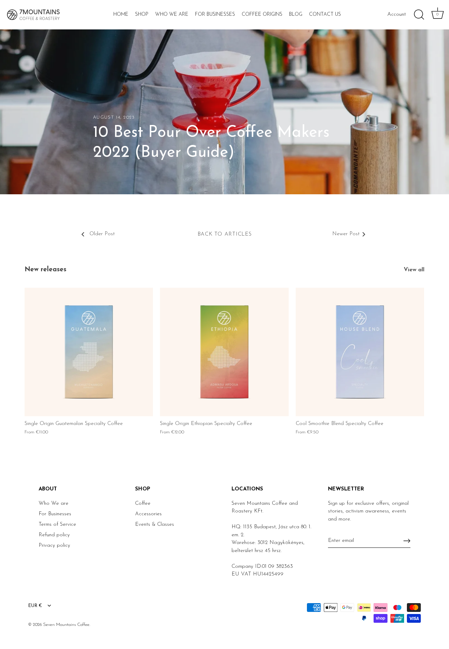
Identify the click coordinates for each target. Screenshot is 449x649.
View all (414, 270)
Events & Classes (154, 524)
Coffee (142, 503)
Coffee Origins (262, 14)
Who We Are (171, 14)
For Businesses (215, 14)
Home (120, 14)
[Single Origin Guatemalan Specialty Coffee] (89, 352)
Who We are (53, 503)
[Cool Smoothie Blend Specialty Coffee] (360, 352)
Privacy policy (54, 545)
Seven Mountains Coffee (66, 624)
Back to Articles (224, 234)
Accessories (148, 514)
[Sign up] (406, 540)
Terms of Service (57, 524)
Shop (141, 14)
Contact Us (325, 14)
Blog (295, 14)
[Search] (419, 14)
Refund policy (54, 535)
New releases (45, 269)
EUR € (35, 605)
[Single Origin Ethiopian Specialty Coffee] (224, 352)
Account (396, 14)
